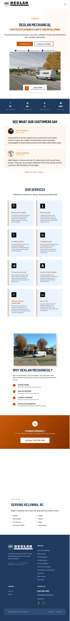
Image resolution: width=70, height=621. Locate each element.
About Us (10, 591)
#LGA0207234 (17, 563)
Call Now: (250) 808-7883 (35, 440)
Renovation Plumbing (19, 213)
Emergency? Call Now (44, 44)
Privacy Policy (51, 611)
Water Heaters (45, 213)
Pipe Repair (40, 580)
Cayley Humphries (22, 153)
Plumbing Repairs (17, 242)
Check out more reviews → (35, 172)
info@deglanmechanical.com (45, 595)
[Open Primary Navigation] (65, 4)
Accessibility (59, 611)
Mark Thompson (22, 130)
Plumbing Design (45, 242)
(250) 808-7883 (43, 591)
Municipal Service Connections (18, 302)
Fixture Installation (19, 272)
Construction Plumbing (48, 272)
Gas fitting (44, 301)
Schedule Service (24, 44)
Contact (10, 594)
